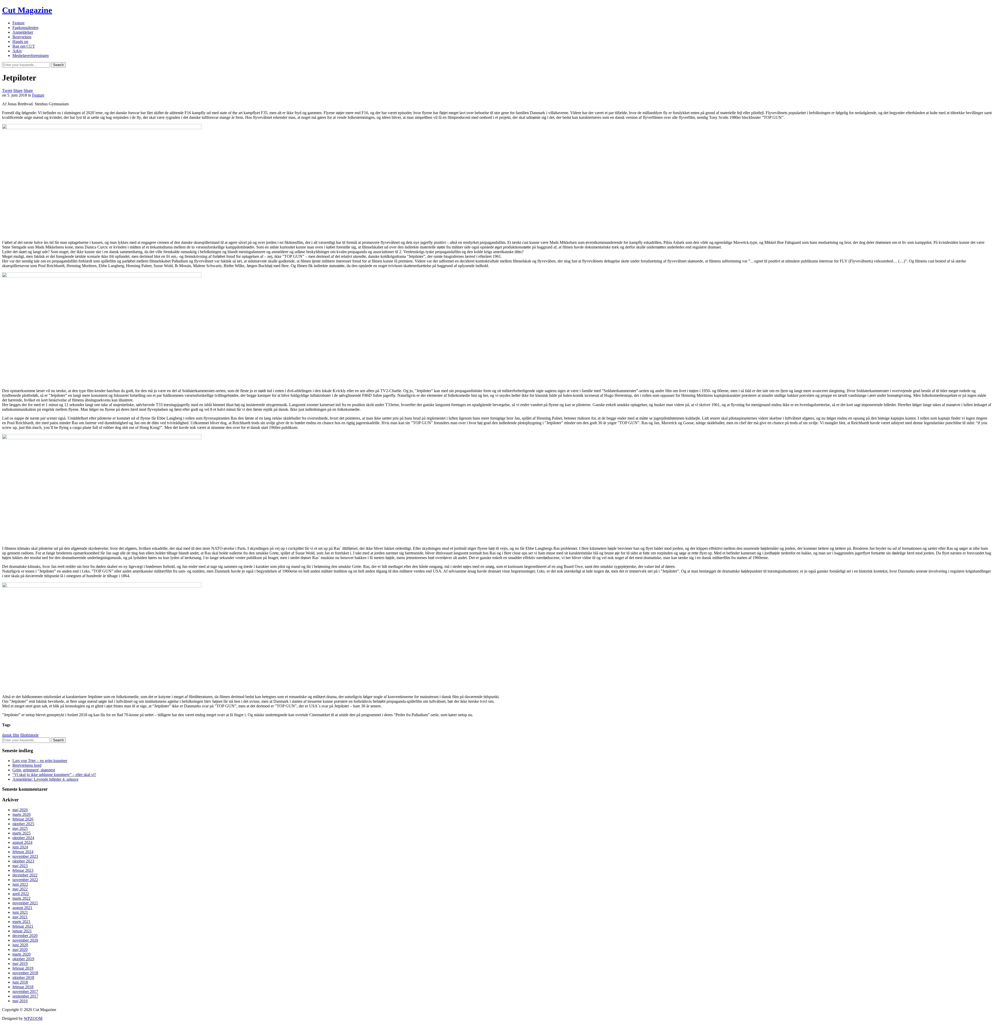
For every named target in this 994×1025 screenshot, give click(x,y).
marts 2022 (21, 898)
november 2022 (25, 879)
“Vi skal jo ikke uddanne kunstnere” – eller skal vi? (54, 774)
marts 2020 (21, 954)
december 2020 (25, 935)
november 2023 (25, 856)
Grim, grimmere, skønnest (33, 770)
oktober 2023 (23, 861)
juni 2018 (20, 982)
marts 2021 (21, 921)
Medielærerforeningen (30, 55)
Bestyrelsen (21, 37)
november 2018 (25, 973)
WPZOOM (33, 1018)
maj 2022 (20, 889)
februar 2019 (22, 968)
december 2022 (25, 875)
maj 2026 (20, 810)
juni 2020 (20, 945)
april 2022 (20, 893)
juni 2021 (20, 912)
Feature (18, 23)
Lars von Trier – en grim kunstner (39, 760)
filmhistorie (29, 735)
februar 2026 (22, 819)
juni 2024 (20, 847)
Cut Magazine (27, 10)
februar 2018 (22, 987)
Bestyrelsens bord (26, 765)
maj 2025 (20, 828)
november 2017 (25, 991)
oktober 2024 (23, 838)
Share (18, 90)
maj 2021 (20, 917)
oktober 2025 (23, 824)
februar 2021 (22, 926)
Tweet (7, 90)
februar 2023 (22, 870)
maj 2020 (20, 949)
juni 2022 (20, 884)
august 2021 (22, 907)
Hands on (20, 41)
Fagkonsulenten (25, 27)
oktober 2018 (23, 977)
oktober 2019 (23, 959)
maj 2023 (20, 865)
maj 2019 (20, 963)
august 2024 (22, 842)
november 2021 (25, 903)
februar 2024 (22, 852)
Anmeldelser (22, 32)
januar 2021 (22, 931)
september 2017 (25, 996)
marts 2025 (21, 833)
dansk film (10, 735)
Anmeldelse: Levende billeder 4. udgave (45, 779)
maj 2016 (20, 1001)
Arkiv (17, 51)
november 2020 (25, 940)
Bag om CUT (23, 46)
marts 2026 (21, 814)
